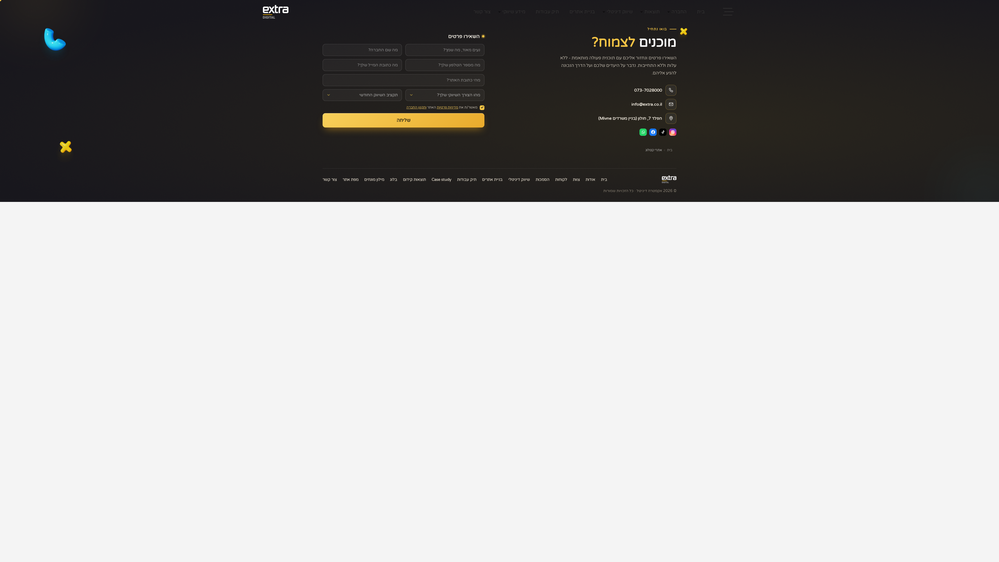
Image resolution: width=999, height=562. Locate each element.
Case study (441, 179)
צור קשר (482, 12)
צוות (576, 179)
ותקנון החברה (416, 107)
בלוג (393, 179)
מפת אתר (350, 179)
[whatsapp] (643, 132)
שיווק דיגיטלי (620, 12)
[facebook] (653, 132)
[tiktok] (663, 132)
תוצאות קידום (414, 179)
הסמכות (542, 179)
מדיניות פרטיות (447, 107)
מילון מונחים (374, 179)
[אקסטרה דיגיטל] (669, 179)
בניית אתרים (582, 12)
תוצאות (652, 12)
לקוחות (561, 179)
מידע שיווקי (513, 12)
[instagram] (672, 132)
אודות (590, 179)
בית (701, 12)
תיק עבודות (547, 12)
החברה (679, 12)
